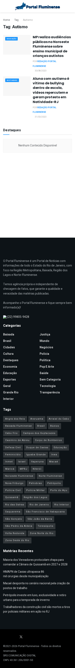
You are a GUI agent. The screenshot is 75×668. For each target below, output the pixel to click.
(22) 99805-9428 (18, 317)
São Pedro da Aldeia (18, 526)
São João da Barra (40, 519)
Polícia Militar (35, 490)
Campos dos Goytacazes (39, 433)
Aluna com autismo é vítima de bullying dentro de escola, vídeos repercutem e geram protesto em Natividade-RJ (51, 90)
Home (6, 20)
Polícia (44, 354)
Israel (22, 461)
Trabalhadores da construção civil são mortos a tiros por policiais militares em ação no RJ (36, 609)
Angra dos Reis (15, 419)
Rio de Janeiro (39, 504)
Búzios (54, 426)
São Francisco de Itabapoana (45, 511)
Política (45, 360)
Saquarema (12, 511)
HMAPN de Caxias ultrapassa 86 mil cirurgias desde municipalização (26, 574)
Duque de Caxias (37, 447)
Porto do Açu (58, 490)
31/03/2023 (40, 116)
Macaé (53, 461)
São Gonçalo (13, 519)
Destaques (12, 80)
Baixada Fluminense (18, 426)
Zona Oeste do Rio (17, 540)
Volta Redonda (14, 533)
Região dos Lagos (35, 497)
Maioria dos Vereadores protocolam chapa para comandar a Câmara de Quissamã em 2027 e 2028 (35, 562)
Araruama (36, 419)
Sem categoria (50, 379)
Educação (11, 39)
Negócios (46, 347)
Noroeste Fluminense (19, 476)
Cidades (9, 347)
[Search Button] (70, 6)
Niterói (37, 469)
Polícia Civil (13, 490)
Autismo (28, 20)
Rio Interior (61, 504)
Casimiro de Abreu (17, 440)
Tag (16, 20)
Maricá (9, 469)
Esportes (9, 379)
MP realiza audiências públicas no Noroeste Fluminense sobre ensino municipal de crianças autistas (52, 46)
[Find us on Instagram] (15, 637)
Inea (54, 454)
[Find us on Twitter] (21, 637)
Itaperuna (37, 461)
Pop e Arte (47, 367)
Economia (10, 367)
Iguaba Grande (36, 454)
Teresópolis (45, 526)
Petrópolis (54, 483)
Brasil (7, 341)
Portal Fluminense (28, 646)
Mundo (44, 341)
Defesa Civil (13, 447)
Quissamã (11, 497)
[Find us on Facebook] (4, 637)
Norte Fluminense (50, 476)
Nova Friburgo (14, 483)
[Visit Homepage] (37, 6)
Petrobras (35, 483)
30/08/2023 (40, 70)
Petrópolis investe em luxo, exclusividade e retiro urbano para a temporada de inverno (34, 597)
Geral (7, 386)
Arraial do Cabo (59, 419)
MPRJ (23, 469)
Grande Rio (11, 392)
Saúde (44, 373)
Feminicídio (13, 454)
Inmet (9, 461)
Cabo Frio (11, 433)
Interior (8, 399)
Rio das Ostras (14, 504)
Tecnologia (48, 386)
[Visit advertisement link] (37, 194)
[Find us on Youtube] (10, 637)
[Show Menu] (5, 6)
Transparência (50, 392)
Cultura (8, 354)
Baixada (8, 334)
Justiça (45, 334)
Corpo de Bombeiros (48, 440)
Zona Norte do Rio (42, 533)
